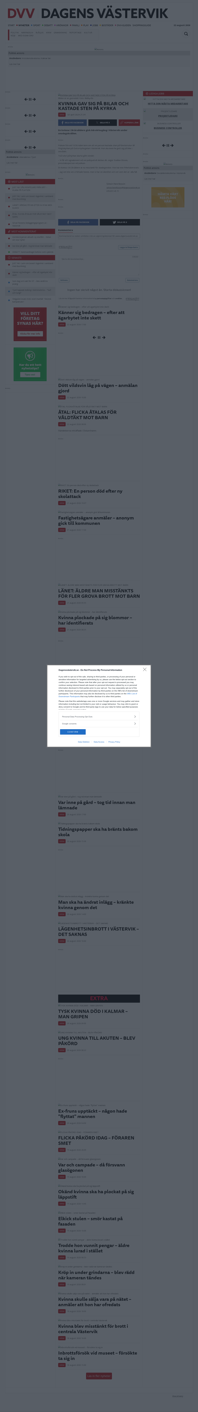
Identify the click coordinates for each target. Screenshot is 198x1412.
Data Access (99, 742)
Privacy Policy (114, 742)
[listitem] (99, 716)
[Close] (145, 670)
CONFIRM (72, 732)
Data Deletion (84, 742)
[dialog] (99, 706)
